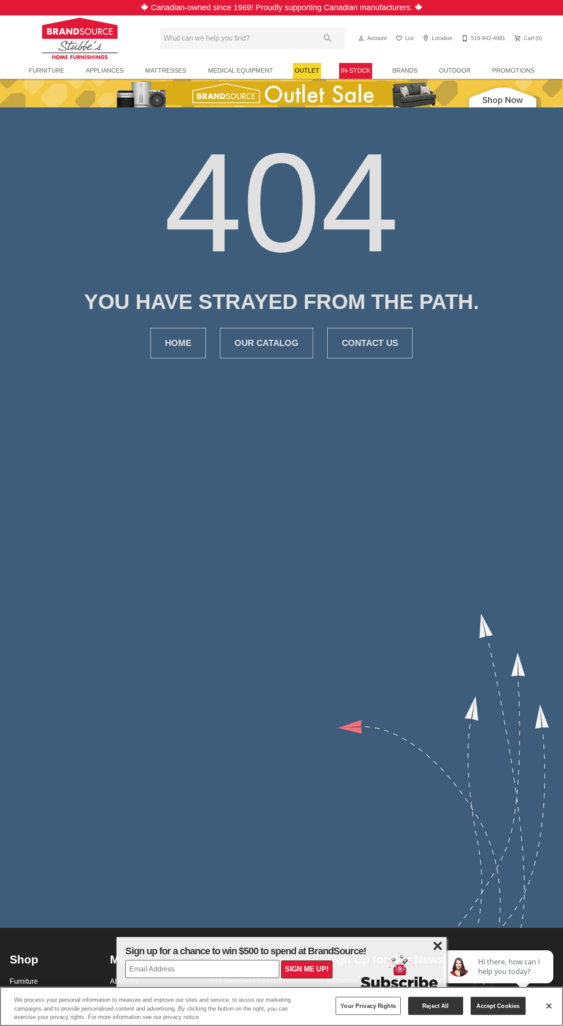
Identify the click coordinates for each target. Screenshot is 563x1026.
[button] (361, 38)
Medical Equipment (240, 70)
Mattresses (165, 70)
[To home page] (79, 38)
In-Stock (355, 70)
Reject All (435, 1005)
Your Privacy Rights (367, 1005)
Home (178, 343)
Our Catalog (266, 343)
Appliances (105, 70)
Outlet (307, 70)
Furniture (46, 70)
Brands (404, 70)
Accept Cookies (497, 1005)
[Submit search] (328, 38)
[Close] (549, 1005)
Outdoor (455, 70)
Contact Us (370, 343)
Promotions (513, 70)
